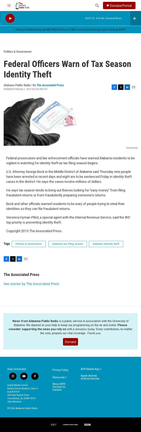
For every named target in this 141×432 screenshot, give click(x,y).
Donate (70, 342)
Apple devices (89, 375)
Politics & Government (17, 51)
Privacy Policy (60, 370)
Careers (57, 390)
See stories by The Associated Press (31, 284)
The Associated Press (50, 85)
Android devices (90, 378)
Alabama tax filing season (67, 243)
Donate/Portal (121, 6)
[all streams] (135, 18)
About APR (59, 384)
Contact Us (59, 387)
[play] (10, 18)
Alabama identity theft (106, 243)
